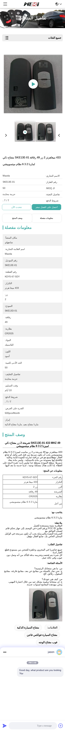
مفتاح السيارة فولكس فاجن (42, 634)
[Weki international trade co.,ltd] (31, 4)
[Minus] (5, 652)
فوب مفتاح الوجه (48, 642)
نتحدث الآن (16, 207)
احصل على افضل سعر (46, 207)
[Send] (4, 725)
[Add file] (60, 725)
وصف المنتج (17, 218)
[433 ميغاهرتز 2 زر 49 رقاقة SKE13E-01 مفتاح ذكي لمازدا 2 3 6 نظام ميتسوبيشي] (33, 84)
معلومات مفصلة (46, 218)
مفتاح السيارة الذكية (28, 627)
